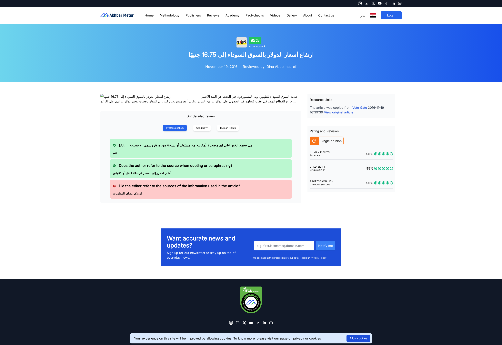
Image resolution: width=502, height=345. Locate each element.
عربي (362, 15)
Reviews (213, 15)
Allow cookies (358, 338)
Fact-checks (255, 15)
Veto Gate (359, 108)
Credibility (202, 127)
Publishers (193, 15)
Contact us (326, 15)
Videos (275, 15)
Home (149, 15)
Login (391, 15)
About (307, 15)
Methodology (169, 15)
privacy (298, 338)
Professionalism (175, 127)
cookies (315, 338)
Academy (232, 15)
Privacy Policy (318, 257)
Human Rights (228, 127)
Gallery (291, 15)
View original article (338, 112)
